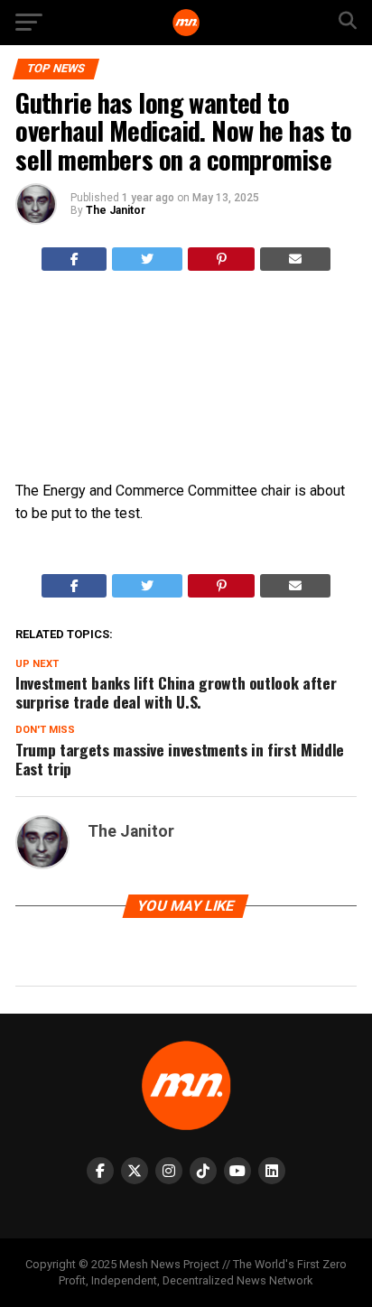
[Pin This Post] (222, 259)
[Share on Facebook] (74, 259)
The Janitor (115, 210)
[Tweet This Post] (147, 259)
